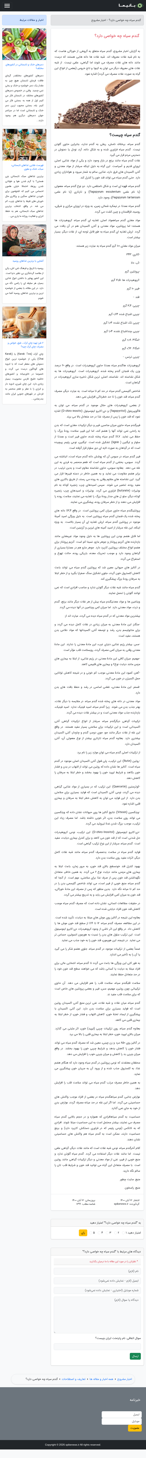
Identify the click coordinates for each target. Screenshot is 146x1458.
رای (83, 1233)
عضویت (134, 1428)
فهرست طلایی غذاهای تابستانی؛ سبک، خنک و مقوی (27, 167)
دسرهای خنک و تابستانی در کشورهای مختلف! (24, 66)
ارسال (135, 1356)
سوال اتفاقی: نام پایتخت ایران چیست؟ (118, 1338)
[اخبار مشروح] (131, 5)
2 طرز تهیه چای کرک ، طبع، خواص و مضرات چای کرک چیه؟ (25, 345)
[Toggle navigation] (7, 5)
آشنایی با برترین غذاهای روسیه (28, 261)
